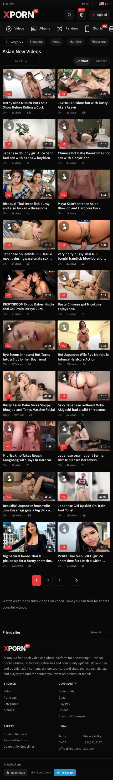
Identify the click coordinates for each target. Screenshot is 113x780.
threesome (98, 42)
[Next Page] (76, 580)
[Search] (69, 14)
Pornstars (10, 697)
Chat (62, 697)
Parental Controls (15, 740)
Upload (64, 710)
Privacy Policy (92, 736)
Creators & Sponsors (72, 716)
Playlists (64, 704)
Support (88, 749)
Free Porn (8, 3)
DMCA (62, 742)
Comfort (82, 61)
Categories (16, 42)
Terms (62, 736)
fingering (36, 42)
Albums (9, 710)
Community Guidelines (19, 746)
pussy (56, 42)
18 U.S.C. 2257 (92, 742)
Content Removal (15, 734)
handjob (76, 42)
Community (67, 691)
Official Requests (70, 749)
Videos (8, 691)
